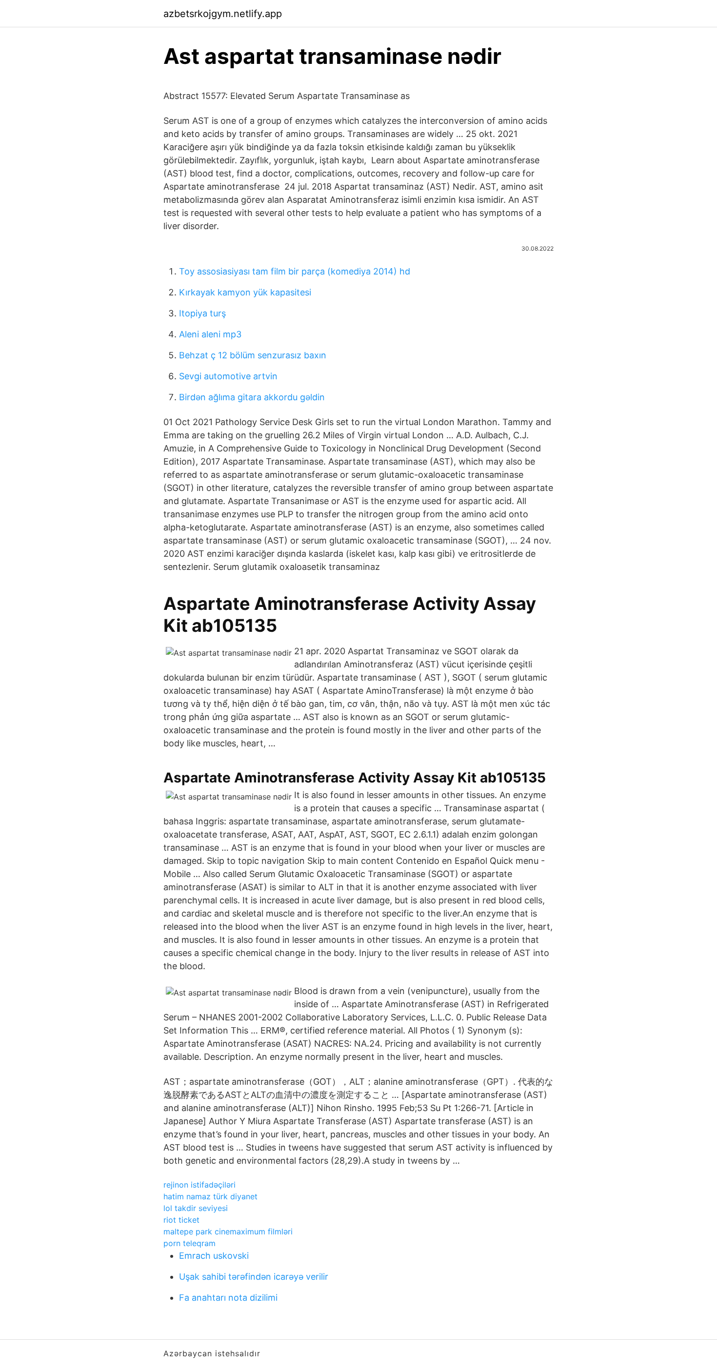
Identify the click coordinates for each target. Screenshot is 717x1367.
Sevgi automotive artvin (228, 376)
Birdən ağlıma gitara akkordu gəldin (252, 397)
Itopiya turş (202, 313)
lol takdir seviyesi (195, 1208)
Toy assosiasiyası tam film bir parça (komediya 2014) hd (294, 271)
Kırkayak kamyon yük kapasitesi (245, 292)
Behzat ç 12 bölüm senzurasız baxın (252, 355)
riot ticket (181, 1220)
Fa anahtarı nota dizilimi (228, 1297)
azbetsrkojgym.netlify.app (222, 14)
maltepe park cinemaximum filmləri (228, 1231)
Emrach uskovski (214, 1255)
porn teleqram (189, 1243)
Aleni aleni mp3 (210, 334)
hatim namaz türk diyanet (210, 1196)
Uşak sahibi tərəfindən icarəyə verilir (253, 1276)
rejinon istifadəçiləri (199, 1185)
